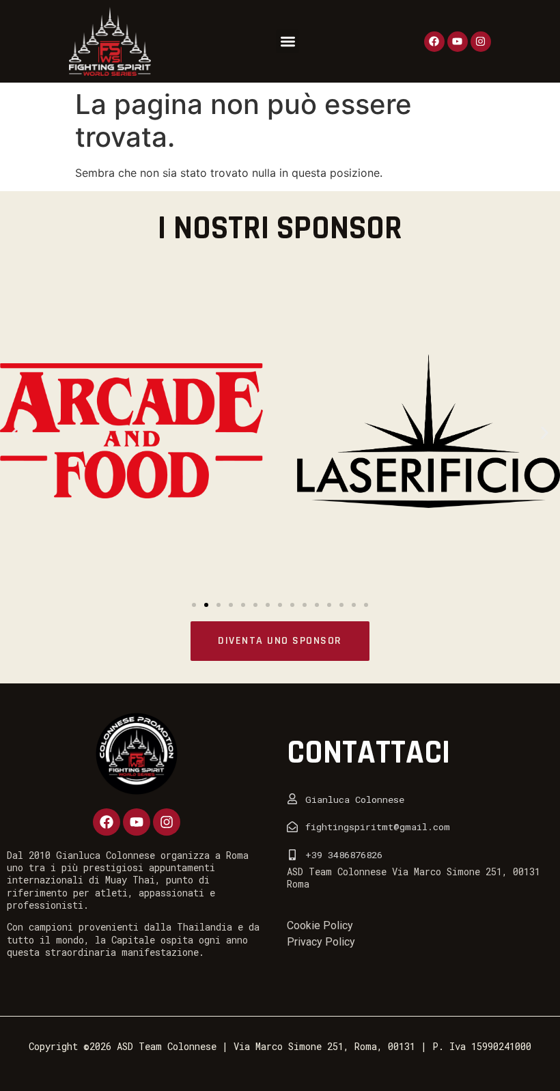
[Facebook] (434, 41)
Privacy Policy (321, 941)
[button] (288, 41)
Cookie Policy (320, 925)
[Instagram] (481, 41)
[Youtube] (457, 41)
